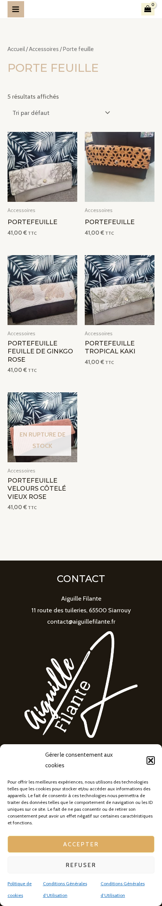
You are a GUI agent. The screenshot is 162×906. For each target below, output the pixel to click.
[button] (150, 760)
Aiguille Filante (81, 598)
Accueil (16, 49)
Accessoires (44, 49)
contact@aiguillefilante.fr (81, 621)
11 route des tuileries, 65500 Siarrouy (81, 610)
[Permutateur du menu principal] (16, 9)
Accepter (81, 844)
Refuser (81, 865)
